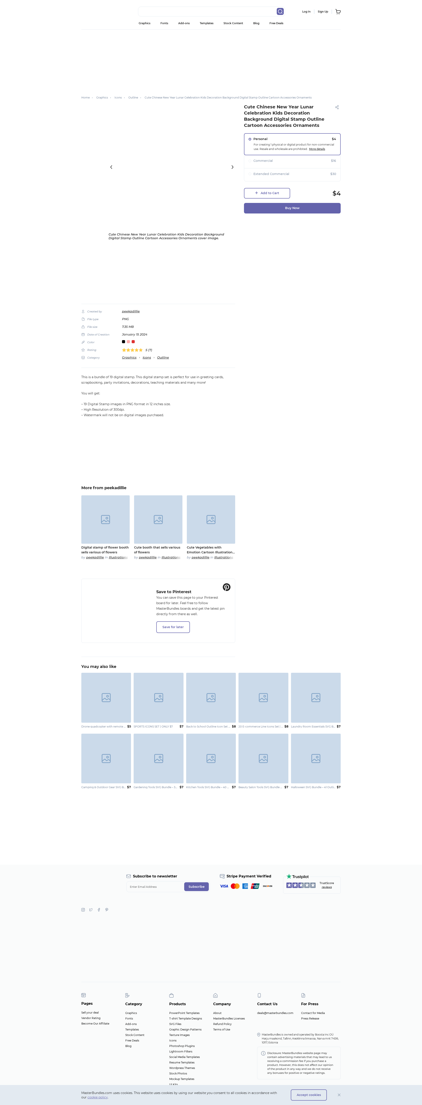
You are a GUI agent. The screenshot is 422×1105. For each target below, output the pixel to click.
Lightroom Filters (180, 1051)
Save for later (173, 627)
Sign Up (323, 11)
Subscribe (197, 887)
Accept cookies (309, 1095)
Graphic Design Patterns (185, 1029)
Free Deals (276, 23)
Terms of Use (221, 1029)
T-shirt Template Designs (185, 1018)
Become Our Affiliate (95, 1023)
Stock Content (233, 23)
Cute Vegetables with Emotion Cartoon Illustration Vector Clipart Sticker (210, 550)
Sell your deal (90, 1012)
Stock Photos (178, 1073)
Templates (206, 23)
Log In (306, 11)
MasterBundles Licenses (229, 1018)
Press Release (310, 1018)
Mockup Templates (181, 1079)
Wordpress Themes (182, 1068)
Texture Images (179, 1035)
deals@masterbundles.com (275, 1013)
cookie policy (97, 1097)
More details (317, 149)
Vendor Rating (90, 1018)
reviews (327, 887)
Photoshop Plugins (182, 1046)
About (217, 1013)
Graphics (144, 23)
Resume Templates (182, 1062)
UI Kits (173, 1084)
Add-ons (184, 23)
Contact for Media (313, 1013)
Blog (256, 23)
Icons (147, 357)
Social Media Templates (184, 1057)
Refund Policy (222, 1024)
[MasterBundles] (95, 11)
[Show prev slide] (111, 167)
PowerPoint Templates (184, 1013)
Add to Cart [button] (270, 193)
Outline (163, 357)
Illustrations (118, 557)
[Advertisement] (211, 60)
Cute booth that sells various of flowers (157, 549)
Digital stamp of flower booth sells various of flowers (105, 549)
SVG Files (175, 1024)
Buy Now (292, 208)
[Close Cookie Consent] (339, 1095)
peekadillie (131, 311)
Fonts (164, 23)
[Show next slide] (232, 167)
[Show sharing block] (337, 107)
